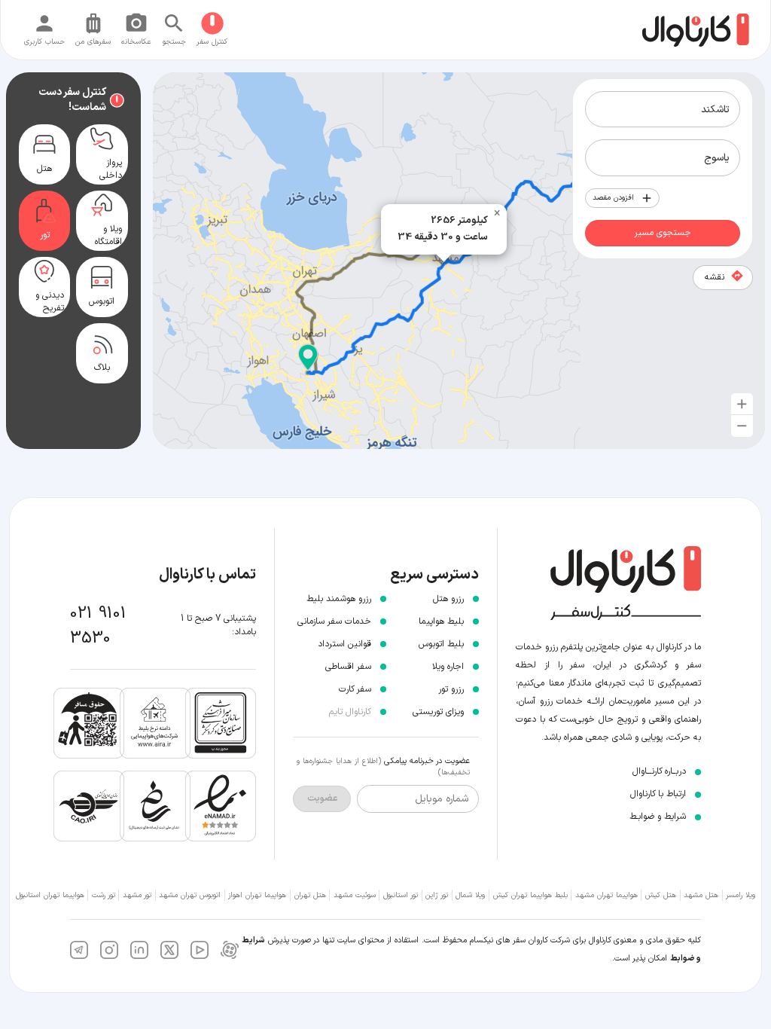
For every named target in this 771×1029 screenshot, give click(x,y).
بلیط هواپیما (441, 621)
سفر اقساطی (348, 666)
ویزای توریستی (438, 712)
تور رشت (103, 895)
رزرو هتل (448, 599)
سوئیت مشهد (355, 895)
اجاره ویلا (448, 666)
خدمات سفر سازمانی (334, 621)
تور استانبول (400, 895)
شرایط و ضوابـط (657, 816)
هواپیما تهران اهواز (257, 895)
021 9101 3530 (98, 626)
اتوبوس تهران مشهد (190, 895)
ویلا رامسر (740, 895)
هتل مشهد (701, 895)
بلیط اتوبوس (441, 644)
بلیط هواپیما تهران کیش (530, 895)
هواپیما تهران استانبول (50, 895)
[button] (308, 358)
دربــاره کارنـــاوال (659, 771)
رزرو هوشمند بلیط (338, 599)
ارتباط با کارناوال (658, 794)
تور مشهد (137, 895)
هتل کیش (660, 895)
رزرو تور (451, 689)
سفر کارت (355, 689)
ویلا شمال (470, 895)
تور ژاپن (436, 895)
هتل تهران (310, 895)
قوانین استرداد (344, 644)
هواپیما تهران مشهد (606, 895)
